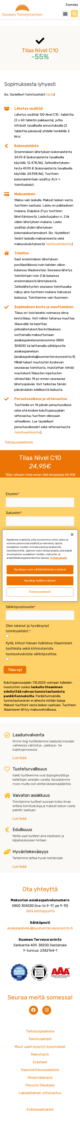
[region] (40, 565)
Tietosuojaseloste (18, 442)
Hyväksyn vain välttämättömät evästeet (40, 569)
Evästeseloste (58, 557)
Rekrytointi (40, 1054)
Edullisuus (22, 829)
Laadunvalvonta (28, 734)
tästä (50, 94)
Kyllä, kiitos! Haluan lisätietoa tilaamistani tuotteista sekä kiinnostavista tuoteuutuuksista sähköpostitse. (39, 648)
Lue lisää (19, 758)
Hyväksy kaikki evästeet (40, 580)
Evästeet (40, 1062)
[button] (65, 13)
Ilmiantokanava (40, 1078)
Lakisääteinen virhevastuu (40, 1093)
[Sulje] (72, 534)
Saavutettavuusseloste (40, 1070)
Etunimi (12, 494)
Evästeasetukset (40, 591)
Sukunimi (13, 513)
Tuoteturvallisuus (30, 768)
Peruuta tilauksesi (40, 1085)
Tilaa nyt (15, 670)
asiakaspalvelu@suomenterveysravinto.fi (40, 928)
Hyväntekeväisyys (30, 851)
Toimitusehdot (40, 1039)
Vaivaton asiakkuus (31, 795)
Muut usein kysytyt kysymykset (40, 1047)
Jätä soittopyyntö (40, 911)
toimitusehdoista (58, 244)
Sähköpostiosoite (20, 607)
